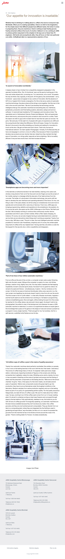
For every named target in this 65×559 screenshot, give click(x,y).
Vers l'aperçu (11, 13)
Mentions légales (34, 548)
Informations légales (12, 548)
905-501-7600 (16, 502)
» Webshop (9, 494)
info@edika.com (10, 534)
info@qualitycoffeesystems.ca (41, 502)
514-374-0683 (16, 532)
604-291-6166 (43, 500)
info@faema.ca (10, 504)
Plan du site (53, 548)
